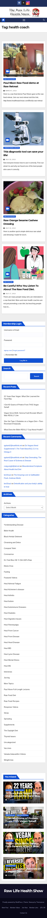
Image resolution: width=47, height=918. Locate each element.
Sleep (6, 713)
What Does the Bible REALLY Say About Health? (23, 430)
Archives (7, 503)
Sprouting (8, 719)
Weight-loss (8, 760)
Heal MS (7, 666)
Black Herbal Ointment (13, 537)
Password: (8, 340)
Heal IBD (7, 648)
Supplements (9, 725)
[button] (44, 20)
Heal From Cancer (11, 631)
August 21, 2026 (14, 800)
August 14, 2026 (14, 850)
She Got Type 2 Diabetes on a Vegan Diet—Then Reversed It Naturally (23, 871)
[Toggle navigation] (24, 20)
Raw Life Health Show (23, 12)
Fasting (7, 572)
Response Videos (11, 707)
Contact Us (23, 913)
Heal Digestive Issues (12, 619)
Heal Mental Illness (11, 660)
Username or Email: (11, 330)
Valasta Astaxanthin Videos (15, 754)
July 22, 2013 (10, 228)
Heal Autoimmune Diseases (15, 607)
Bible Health (9, 531)
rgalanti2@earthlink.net (13, 445)
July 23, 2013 (10, 159)
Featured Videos (10, 578)
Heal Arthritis (9, 595)
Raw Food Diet (8, 282)
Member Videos (15, 907)
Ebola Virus (8, 566)
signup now (8, 350)
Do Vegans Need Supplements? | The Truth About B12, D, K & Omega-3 (21, 449)
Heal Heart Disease (12, 642)
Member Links (33, 907)
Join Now (25, 907)
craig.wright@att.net (11, 466)
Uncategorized (10, 742)
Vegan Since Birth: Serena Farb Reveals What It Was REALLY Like (22, 846)
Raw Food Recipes (9, 79)
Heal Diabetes (9, 613)
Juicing (7, 678)
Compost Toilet (10, 548)
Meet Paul (5, 907)
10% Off (42, 907)
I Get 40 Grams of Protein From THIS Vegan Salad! (21, 820)
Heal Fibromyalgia (11, 625)
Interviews (8, 672)
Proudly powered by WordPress (13, 902)
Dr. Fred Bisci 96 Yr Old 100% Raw (18, 560)
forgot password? (19, 350)
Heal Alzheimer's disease (14, 589)
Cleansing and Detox (12, 542)
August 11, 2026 (14, 875)
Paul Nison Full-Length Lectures (17, 689)
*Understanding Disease (11, 147)
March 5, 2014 (11, 91)
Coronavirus (9, 554)
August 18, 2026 (14, 825)
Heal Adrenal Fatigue (12, 584)
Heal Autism (9, 601)
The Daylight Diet (11, 731)
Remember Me (11, 355)
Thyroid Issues (10, 736)
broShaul (7, 475)
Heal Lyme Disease (11, 654)
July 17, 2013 (10, 293)
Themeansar (40, 902)
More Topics (9, 684)
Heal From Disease (11, 636)
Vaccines (7, 748)
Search (7, 368)
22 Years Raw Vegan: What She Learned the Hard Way (22, 795)
